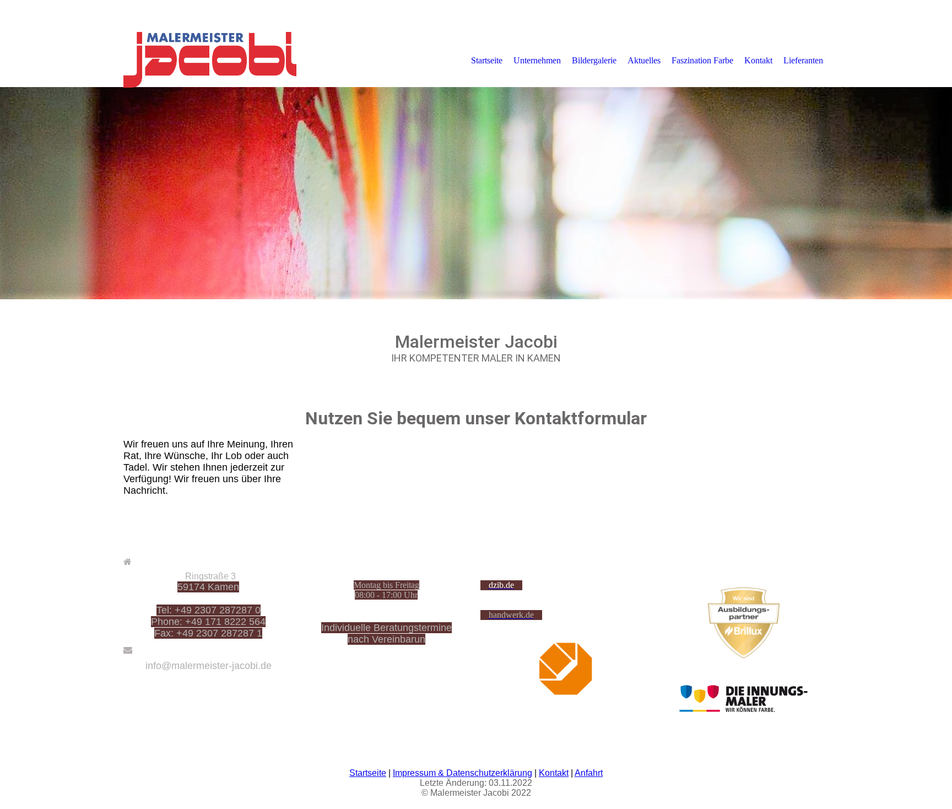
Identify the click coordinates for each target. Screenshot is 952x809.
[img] (214, 60)
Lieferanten (803, 60)
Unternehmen (537, 60)
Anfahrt (589, 773)
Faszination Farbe (702, 60)
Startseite (486, 60)
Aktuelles (644, 60)
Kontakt (758, 60)
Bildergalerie (594, 60)
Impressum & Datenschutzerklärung (462, 773)
